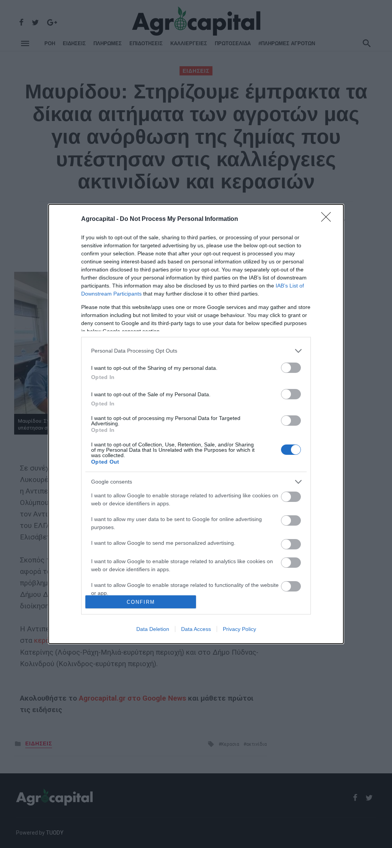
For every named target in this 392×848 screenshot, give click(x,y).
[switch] (291, 368)
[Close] (328, 219)
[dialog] (196, 424)
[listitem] (196, 351)
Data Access (196, 629)
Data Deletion (152, 629)
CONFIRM (141, 602)
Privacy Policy (239, 629)
